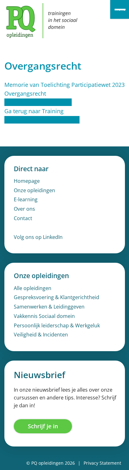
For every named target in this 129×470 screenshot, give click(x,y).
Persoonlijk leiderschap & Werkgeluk (57, 325)
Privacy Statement (102, 463)
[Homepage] (41, 20)
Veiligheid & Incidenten (41, 334)
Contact (23, 218)
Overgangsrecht (25, 93)
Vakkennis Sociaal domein (44, 316)
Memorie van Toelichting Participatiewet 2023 (64, 84)
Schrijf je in (43, 426)
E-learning (26, 199)
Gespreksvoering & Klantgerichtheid (56, 297)
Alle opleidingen (32, 288)
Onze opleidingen (34, 190)
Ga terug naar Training (34, 111)
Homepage (27, 180)
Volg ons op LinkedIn (38, 237)
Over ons (24, 208)
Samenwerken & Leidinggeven (49, 306)
